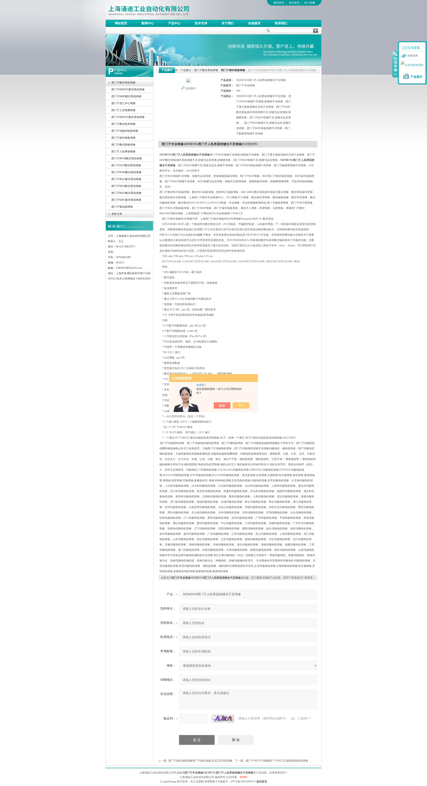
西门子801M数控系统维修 (126, 158)
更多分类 (116, 213)
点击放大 (190, 88)
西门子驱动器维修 (122, 206)
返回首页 (279, 2)
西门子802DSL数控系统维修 (128, 117)
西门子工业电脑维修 (123, 110)
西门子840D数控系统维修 (126, 96)
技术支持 (201, 23)
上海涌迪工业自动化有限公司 (166, 10)
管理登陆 (209, 781)
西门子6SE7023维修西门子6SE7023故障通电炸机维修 (277, 760)
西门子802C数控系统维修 (126, 179)
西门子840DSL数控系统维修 (128, 89)
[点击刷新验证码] (223, 718)
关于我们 (228, 23)
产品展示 (186, 70)
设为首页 (294, 2)
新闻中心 (147, 23)
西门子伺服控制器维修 (124, 130)
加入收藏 (309, 2)
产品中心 (174, 23)
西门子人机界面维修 (123, 151)
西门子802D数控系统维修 (126, 192)
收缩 (395, 64)
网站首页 (121, 23)
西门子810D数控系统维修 (126, 172)
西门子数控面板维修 (123, 144)
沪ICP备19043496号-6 (243, 781)
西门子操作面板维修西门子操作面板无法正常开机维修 (200, 760)
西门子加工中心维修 (123, 103)
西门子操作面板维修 (123, 137)
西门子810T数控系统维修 (126, 165)
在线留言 (254, 23)
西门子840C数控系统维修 (126, 199)
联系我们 (281, 23)
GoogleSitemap (168, 781)
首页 (175, 70)
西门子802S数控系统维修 (126, 186)
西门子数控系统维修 (123, 82)
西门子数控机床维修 (123, 124)
